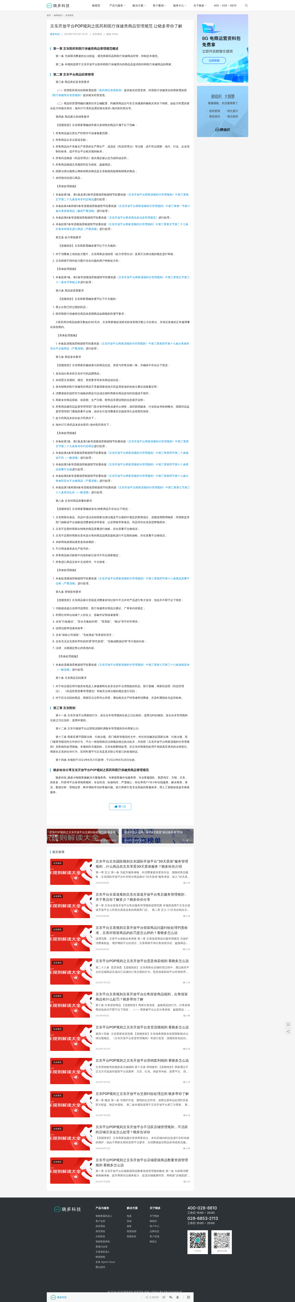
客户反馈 (154, 1236)
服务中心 (178, 5)
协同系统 (100, 1226)
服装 (129, 1226)
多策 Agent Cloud (105, 1261)
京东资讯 (97, 34)
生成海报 (154, 1297)
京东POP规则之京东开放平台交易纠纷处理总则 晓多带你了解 (142, 1094)
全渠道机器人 (103, 1251)
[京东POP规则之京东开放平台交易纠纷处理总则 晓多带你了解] (71, 1104)
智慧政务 (131, 1236)
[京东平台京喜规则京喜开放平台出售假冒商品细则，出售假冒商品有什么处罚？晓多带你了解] (71, 1005)
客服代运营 (102, 1246)
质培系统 (100, 1231)
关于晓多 (198, 5)
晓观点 (153, 1241)
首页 (49, 15)
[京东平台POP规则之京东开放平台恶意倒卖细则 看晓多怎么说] (71, 971)
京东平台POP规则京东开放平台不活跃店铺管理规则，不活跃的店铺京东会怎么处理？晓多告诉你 (142, 1129)
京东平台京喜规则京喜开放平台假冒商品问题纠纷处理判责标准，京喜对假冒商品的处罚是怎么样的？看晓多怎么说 (142, 930)
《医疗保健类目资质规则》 (66, 95)
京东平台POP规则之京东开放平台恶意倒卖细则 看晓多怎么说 (142, 961)
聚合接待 (100, 1267)
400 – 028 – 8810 (225, 5)
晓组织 (153, 1220)
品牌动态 (154, 1231)
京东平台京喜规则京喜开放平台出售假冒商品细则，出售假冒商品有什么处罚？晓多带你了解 (142, 996)
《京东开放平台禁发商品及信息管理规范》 (132, 217)
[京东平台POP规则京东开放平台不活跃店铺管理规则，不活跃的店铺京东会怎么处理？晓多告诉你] (71, 1137)
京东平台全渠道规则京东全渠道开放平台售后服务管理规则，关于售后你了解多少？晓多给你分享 (142, 896)
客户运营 (100, 1220)
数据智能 (100, 1256)
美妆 (129, 1220)
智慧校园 (131, 1231)
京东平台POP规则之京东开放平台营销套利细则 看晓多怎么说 (142, 1060)
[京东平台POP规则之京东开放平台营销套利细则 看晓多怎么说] (71, 1071)
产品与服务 (116, 5)
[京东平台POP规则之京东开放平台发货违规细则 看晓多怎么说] (71, 1038)
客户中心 (154, 1226)
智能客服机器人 (104, 1215)
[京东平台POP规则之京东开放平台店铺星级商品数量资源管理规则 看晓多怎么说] (71, 1170)
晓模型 (96, 5)
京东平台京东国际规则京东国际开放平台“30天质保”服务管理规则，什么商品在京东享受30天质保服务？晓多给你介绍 (142, 863)
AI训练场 (100, 1236)
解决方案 (137, 5)
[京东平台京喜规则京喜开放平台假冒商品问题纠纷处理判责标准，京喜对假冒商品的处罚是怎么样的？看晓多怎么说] (71, 938)
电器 (129, 1215)
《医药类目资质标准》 (110, 90)
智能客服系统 (103, 1241)
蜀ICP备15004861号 (170, 1291)
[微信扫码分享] (171, 1297)
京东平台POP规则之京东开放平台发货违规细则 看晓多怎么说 (142, 1027)
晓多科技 (55, 34)
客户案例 (158, 5)
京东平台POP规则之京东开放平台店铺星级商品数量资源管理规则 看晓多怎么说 (142, 1162)
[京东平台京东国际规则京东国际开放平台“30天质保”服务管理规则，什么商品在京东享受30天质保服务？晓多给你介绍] (71, 872)
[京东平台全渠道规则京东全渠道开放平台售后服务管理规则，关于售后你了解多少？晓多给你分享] (71, 905)
